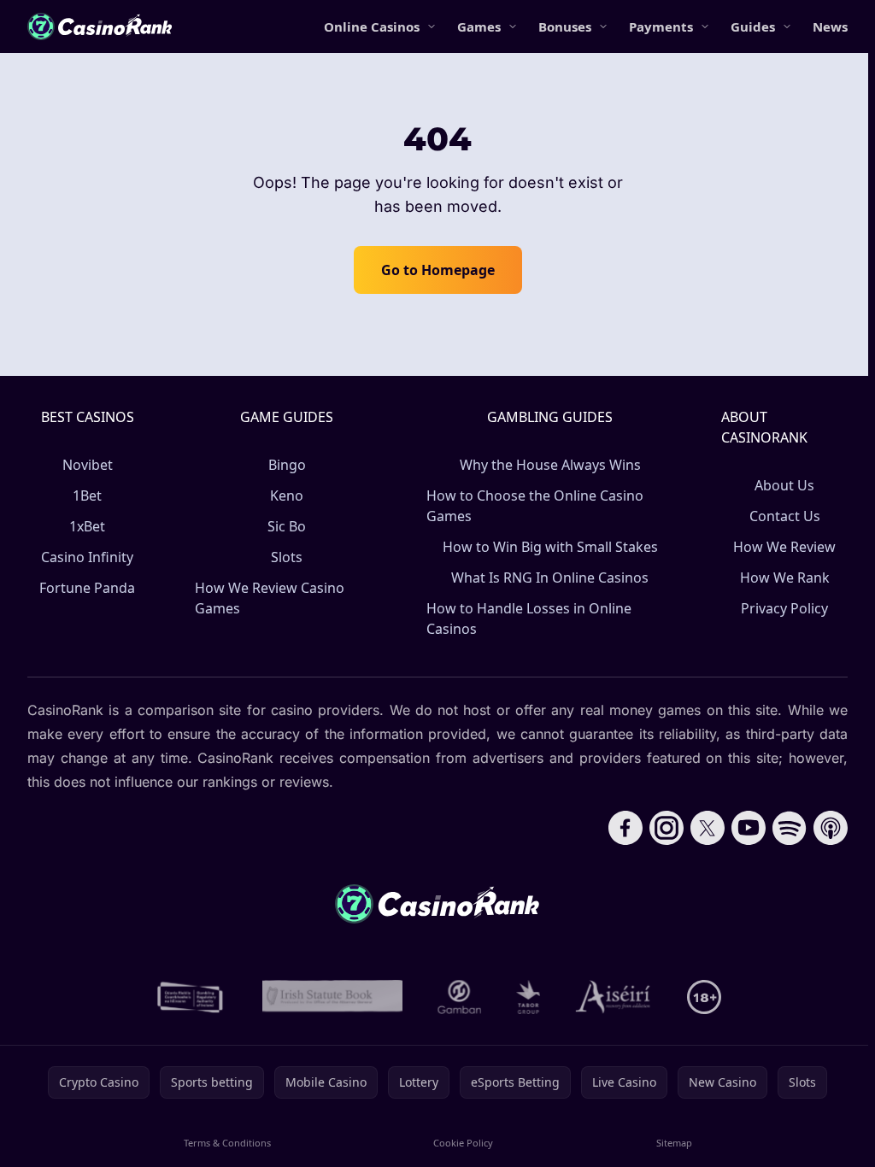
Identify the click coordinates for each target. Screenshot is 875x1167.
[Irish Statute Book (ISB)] (332, 997)
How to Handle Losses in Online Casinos (528, 618)
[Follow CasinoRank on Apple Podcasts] (830, 828)
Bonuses (564, 26)
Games (479, 26)
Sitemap (674, 1142)
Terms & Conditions (227, 1142)
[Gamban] (460, 997)
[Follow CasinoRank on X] (707, 828)
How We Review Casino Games (269, 598)
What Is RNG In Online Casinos (550, 577)
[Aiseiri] (614, 997)
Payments (661, 26)
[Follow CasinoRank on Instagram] (666, 828)
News (830, 26)
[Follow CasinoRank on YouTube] (748, 828)
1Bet (87, 495)
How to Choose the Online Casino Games (534, 505)
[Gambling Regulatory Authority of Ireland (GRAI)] (191, 997)
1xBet (87, 526)
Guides (753, 26)
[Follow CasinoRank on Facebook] (625, 828)
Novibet (87, 464)
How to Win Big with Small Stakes (550, 546)
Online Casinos (372, 26)
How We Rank (785, 577)
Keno (286, 495)
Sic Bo (286, 526)
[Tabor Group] (528, 997)
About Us (784, 485)
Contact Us (784, 516)
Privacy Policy (784, 608)
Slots (286, 557)
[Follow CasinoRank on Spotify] (789, 828)
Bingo (287, 464)
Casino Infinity (87, 557)
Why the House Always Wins (550, 464)
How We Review (784, 546)
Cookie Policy (463, 1142)
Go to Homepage (438, 270)
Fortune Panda (87, 587)
